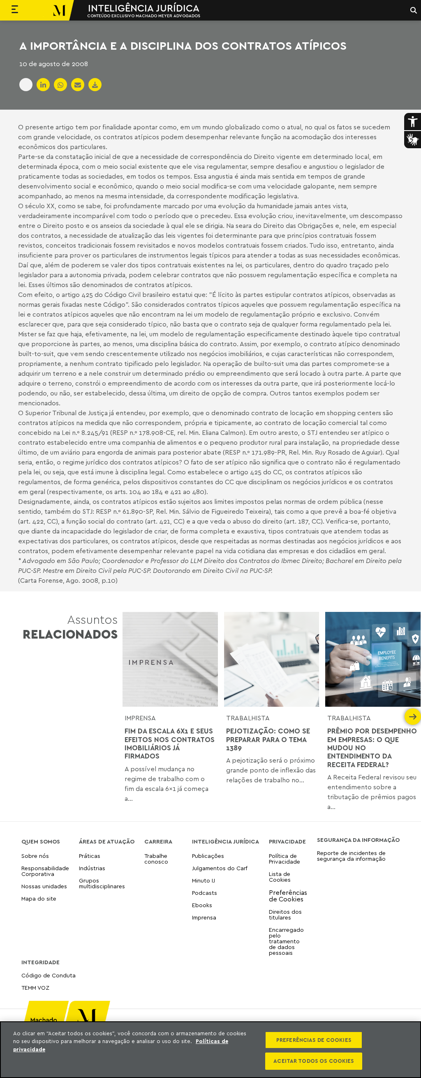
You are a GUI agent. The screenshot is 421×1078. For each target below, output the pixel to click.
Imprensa (140, 718)
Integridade (40, 962)
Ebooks (202, 904)
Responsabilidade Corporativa (45, 870)
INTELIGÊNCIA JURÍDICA (143, 8)
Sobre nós (35, 856)
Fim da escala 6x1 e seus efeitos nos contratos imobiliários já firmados (170, 743)
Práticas (89, 856)
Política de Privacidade (284, 859)
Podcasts (204, 892)
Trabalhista (248, 718)
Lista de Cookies (280, 876)
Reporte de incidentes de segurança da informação (351, 856)
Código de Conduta (48, 975)
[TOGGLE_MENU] (15, 10)
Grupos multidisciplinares (102, 883)
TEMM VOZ (35, 987)
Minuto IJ (203, 880)
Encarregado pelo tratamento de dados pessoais (286, 941)
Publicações (208, 856)
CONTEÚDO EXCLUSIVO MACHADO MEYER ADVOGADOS (143, 15)
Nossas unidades (44, 886)
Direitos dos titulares (285, 914)
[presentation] (131, 716)
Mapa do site (38, 899)
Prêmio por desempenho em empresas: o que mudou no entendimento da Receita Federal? (372, 748)
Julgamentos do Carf (220, 867)
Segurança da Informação (358, 840)
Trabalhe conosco (156, 859)
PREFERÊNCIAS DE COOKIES (313, 1040)
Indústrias (92, 867)
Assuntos (70, 627)
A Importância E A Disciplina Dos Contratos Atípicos (183, 46)
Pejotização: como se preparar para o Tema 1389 (268, 739)
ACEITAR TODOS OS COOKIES (313, 1060)
